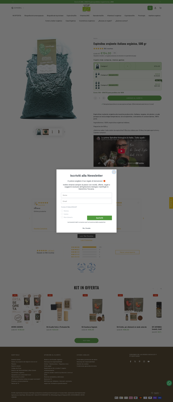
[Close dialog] (114, 172)
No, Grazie (86, 228)
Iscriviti (99, 218)
